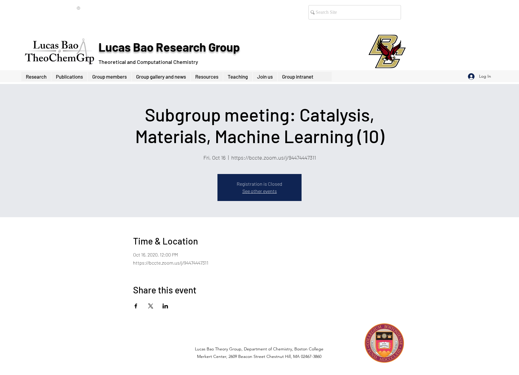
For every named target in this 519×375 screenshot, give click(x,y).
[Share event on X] (150, 306)
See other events (259, 191)
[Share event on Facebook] (136, 306)
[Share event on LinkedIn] (165, 306)
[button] (109, 76)
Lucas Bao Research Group (169, 47)
